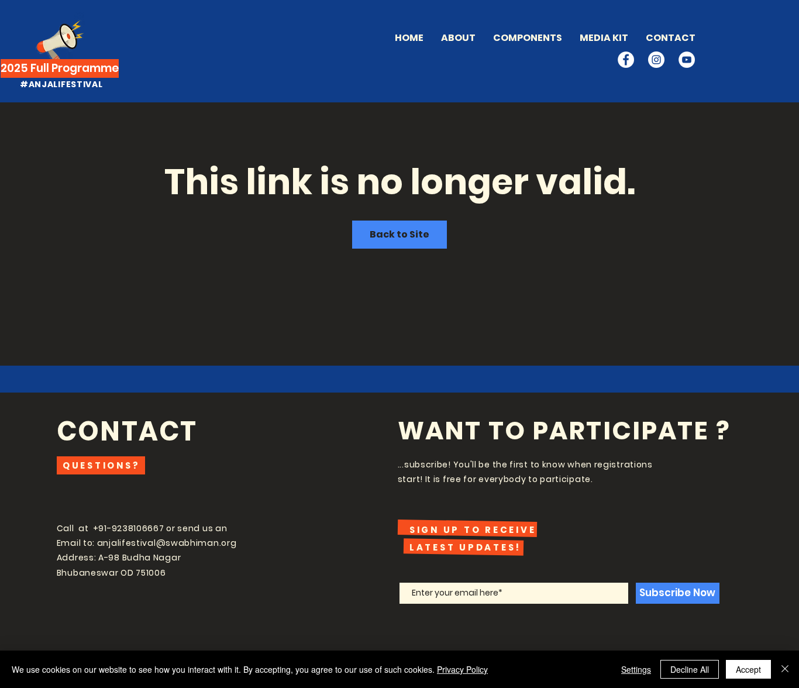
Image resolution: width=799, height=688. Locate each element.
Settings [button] (636, 669)
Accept (748, 669)
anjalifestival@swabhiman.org (167, 543)
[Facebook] (626, 59)
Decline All (689, 669)
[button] (527, 38)
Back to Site (399, 234)
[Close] (785, 669)
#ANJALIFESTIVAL (61, 84)
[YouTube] (687, 59)
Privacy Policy (462, 669)
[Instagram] (656, 59)
